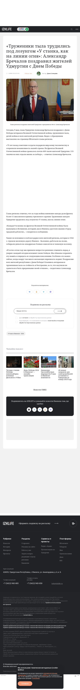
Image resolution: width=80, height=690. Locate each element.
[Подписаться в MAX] (50, 409)
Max (61, 550)
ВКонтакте (64, 543)
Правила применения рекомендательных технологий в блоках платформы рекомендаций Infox (33, 627)
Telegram (63, 547)
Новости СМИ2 (40, 389)
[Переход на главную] (7, 29)
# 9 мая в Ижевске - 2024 (16, 334)
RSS (61, 560)
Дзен (61, 557)
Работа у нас (26, 550)
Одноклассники (66, 554)
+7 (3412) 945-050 (34, 583)
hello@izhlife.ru (57, 584)
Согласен (25, 684)
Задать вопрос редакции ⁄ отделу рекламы (28, 557)
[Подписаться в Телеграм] (34, 409)
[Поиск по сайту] (71, 29)
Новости (6, 543)
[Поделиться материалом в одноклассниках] (36, 292)
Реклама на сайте (28, 547)
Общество (28, 73)
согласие (25, 318)
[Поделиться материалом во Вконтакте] (29, 292)
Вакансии (25, 563)
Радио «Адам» (46, 546)
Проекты (6, 554)
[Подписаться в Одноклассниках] (45, 409)
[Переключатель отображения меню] (77, 29)
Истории (6, 547)
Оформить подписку (34, 523)
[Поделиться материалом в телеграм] (43, 292)
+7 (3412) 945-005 (11, 583)
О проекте (25, 543)
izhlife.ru (45, 675)
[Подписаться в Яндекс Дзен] (29, 409)
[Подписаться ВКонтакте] (40, 409)
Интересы (7, 550)
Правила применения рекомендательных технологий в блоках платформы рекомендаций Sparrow (34, 626)
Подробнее (36, 678)
